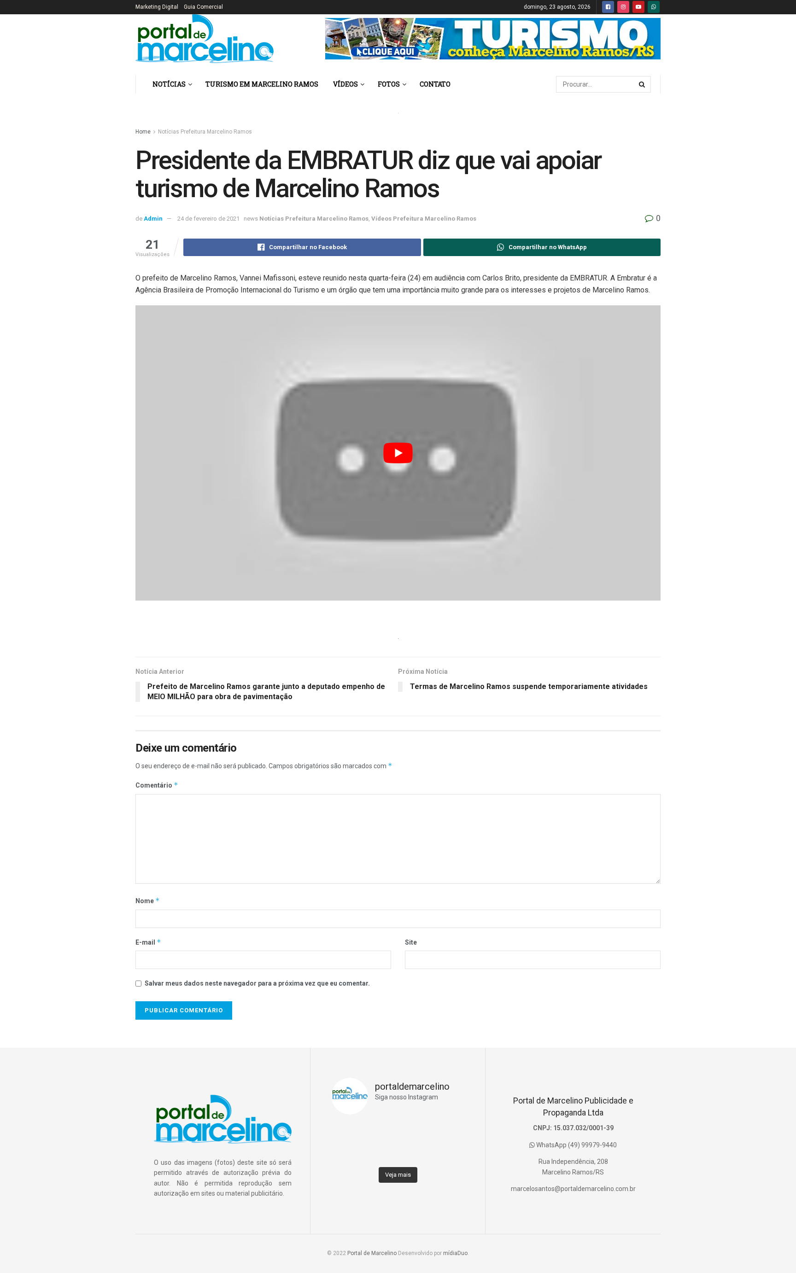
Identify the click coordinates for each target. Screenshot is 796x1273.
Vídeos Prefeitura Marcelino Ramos (423, 218)
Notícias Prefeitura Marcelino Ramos (205, 131)
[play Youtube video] (398, 453)
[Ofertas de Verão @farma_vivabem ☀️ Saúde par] (381, 1153)
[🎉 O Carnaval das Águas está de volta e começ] (447, 1132)
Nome (147, 900)
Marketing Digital (156, 7)
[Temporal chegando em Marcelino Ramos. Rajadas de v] (414, 1153)
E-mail (148, 942)
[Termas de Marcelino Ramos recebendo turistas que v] (381, 1132)
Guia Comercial (203, 7)
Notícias (169, 84)
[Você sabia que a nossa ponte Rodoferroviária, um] (348, 1153)
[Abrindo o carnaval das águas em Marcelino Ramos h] (414, 1132)
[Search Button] (642, 84)
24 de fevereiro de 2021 (208, 218)
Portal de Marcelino (372, 1253)
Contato (435, 84)
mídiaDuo (455, 1253)
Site (411, 942)
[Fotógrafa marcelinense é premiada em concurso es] (447, 1153)
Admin (153, 218)
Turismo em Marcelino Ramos (261, 84)
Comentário (156, 785)
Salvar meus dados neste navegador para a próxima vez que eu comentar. (257, 983)
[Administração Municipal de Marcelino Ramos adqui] (348, 1132)
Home (143, 131)
